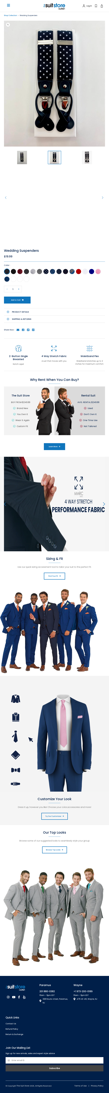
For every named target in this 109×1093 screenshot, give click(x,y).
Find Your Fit (53, 576)
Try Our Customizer (53, 816)
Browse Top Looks (53, 850)
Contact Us (11, 1023)
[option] (54, 84)
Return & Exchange (14, 1034)
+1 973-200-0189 (83, 991)
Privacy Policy (97, 1085)
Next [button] (103, 197)
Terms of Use (80, 1085)
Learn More (53, 446)
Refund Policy (12, 1029)
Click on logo (54, 6)
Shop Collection (10, 15)
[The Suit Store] (20, 987)
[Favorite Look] (96, 5)
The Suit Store (23, 1085)
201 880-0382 (47, 991)
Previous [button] (6, 197)
